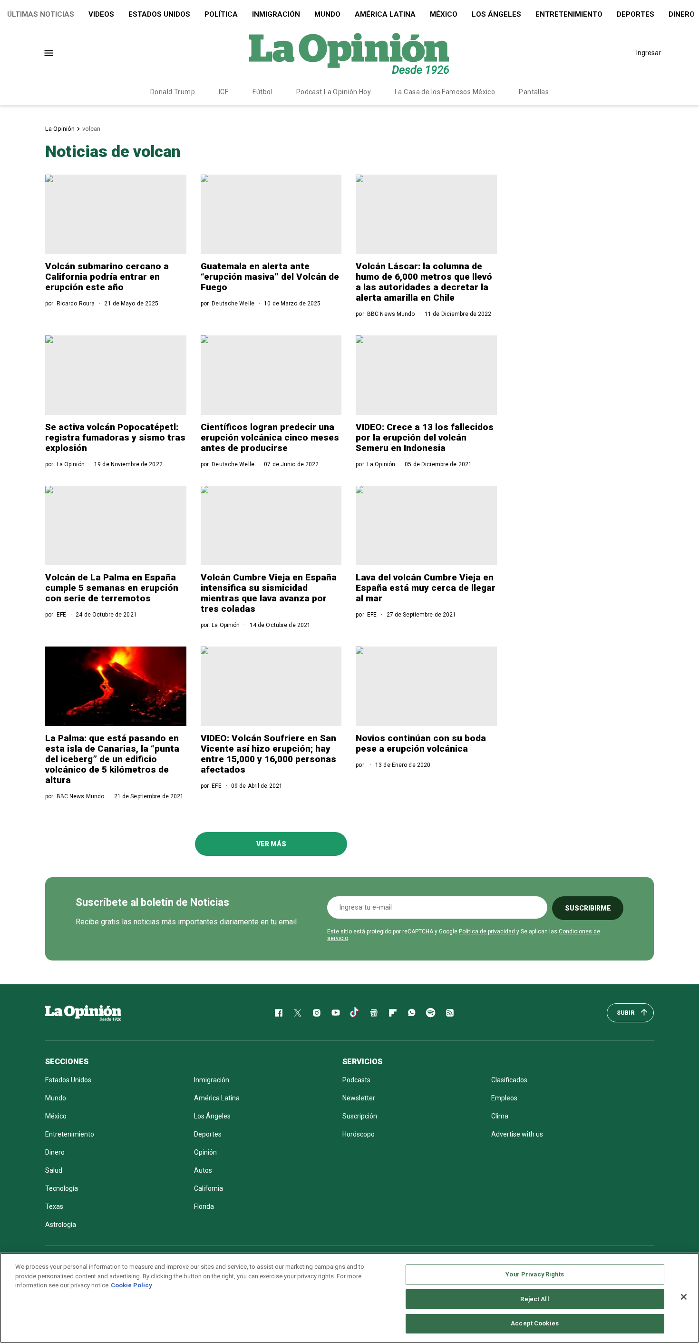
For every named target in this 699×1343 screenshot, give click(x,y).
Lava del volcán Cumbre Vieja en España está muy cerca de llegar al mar (425, 588)
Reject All (534, 1299)
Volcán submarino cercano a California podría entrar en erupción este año (107, 277)
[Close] (683, 1296)
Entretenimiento (568, 14)
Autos (203, 1170)
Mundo (327, 14)
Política (221, 14)
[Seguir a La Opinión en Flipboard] (392, 1012)
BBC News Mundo (391, 314)
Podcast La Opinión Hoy (333, 92)
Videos (101, 14)
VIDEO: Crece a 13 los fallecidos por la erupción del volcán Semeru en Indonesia (425, 437)
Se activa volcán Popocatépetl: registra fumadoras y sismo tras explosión (115, 437)
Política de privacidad (487, 931)
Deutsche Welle (233, 303)
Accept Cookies (535, 1323)
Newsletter (358, 1098)
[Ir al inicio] (83, 1012)
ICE (224, 92)
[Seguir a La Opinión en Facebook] (278, 1012)
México (443, 14)
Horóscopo (358, 1134)
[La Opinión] (349, 53)
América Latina (385, 14)
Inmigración (276, 14)
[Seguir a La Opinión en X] (297, 1012)
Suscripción (359, 1116)
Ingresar (648, 53)
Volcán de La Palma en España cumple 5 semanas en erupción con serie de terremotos (111, 588)
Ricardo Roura (76, 303)
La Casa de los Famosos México (445, 92)
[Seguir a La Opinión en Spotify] (430, 1012)
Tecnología (61, 1188)
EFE (61, 614)
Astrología (60, 1224)
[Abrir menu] (48, 53)
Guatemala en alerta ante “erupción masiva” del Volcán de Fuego (270, 277)
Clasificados (509, 1080)
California (208, 1188)
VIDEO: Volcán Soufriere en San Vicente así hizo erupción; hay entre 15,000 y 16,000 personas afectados (268, 754)
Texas (54, 1206)
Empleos (504, 1098)
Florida (204, 1206)
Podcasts (356, 1080)
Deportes (635, 14)
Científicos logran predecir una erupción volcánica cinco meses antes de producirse (270, 437)
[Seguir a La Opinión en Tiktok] (354, 1012)
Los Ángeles (496, 14)
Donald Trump (172, 92)
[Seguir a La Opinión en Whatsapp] (411, 1012)
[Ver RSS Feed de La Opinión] (449, 1012)
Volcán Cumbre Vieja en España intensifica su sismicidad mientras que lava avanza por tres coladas (269, 593)
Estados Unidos (159, 14)
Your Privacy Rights (534, 1274)
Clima (499, 1116)
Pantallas (534, 92)
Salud (53, 1170)
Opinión (205, 1152)
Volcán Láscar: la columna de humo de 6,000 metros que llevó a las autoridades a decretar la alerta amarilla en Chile (424, 282)
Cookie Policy (131, 1285)
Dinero (55, 1152)
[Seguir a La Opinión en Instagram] (316, 1012)
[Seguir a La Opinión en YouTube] (335, 1012)
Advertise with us (517, 1134)
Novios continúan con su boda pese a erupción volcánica (421, 743)
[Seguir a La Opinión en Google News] (373, 1012)
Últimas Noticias (40, 14)
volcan (91, 128)
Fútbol (262, 92)
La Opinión (60, 128)
